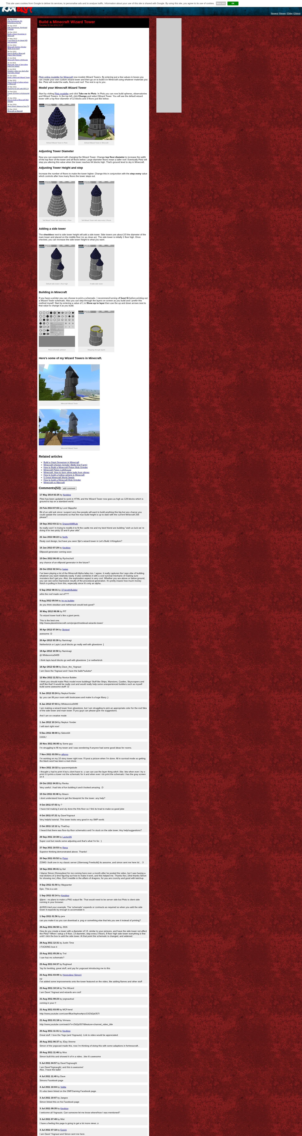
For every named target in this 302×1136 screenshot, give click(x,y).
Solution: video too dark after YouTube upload (18, 72)
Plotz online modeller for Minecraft (56, 77)
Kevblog (67, 494)
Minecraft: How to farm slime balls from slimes (66, 472)
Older (290, 13)
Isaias (65, 569)
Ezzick (63, 1130)
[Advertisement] (93, 51)
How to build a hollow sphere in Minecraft (64, 475)
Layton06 (67, 837)
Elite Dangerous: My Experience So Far (15, 22)
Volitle (63, 1087)
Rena (65, 847)
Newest (274, 13)
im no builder (68, 600)
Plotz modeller (62, 93)
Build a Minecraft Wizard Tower (19, 77)
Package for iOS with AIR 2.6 (18, 88)
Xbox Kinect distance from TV (18, 106)
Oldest (297, 13)
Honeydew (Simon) (72, 975)
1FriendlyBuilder (69, 590)
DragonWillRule (70, 523)
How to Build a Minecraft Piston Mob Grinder (66, 467)
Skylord (66, 629)
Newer (283, 13)
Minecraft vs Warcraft (54, 482)
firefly (65, 537)
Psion (65, 858)
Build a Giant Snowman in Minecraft (61, 462)
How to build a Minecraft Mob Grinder (62, 480)
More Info (221, 3)
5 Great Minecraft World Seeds (59, 477)
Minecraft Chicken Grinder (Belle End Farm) (65, 465)
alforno (64, 754)
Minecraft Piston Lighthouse (57, 470)
